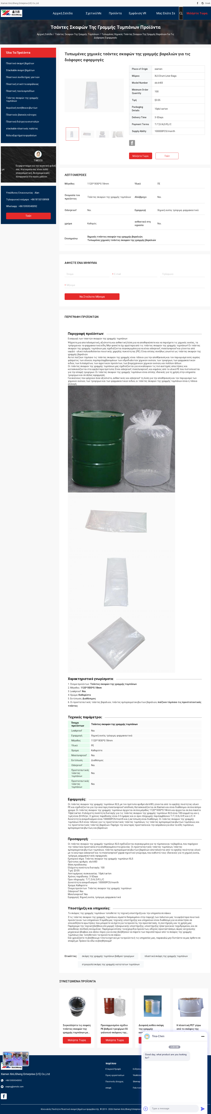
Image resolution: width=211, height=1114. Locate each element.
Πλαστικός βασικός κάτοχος (21, 114)
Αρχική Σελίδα (44, 34)
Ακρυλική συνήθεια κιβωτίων (21, 107)
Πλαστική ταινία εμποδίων (20, 91)
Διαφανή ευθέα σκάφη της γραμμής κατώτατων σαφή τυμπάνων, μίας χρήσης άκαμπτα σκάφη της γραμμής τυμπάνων (152, 1029)
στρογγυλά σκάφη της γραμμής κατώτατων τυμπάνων (111, 964)
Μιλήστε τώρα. (141, 156)
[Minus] (203, 1036)
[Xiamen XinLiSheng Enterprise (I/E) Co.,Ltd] (11, 13)
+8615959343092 (27, 206)
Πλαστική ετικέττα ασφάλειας (22, 84)
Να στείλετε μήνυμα (92, 296)
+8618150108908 (39, 199)
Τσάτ (28, 215)
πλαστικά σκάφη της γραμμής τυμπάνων (166, 956)
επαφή (108, 1088)
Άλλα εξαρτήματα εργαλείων (21, 135)
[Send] (202, 1108)
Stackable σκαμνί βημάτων (20, 70)
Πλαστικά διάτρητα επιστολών (22, 121)
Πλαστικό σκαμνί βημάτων (20, 63)
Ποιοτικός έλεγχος (114, 1081)
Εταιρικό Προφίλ (113, 1069)
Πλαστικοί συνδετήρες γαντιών (23, 77)
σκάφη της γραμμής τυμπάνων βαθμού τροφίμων (108, 956)
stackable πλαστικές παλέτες (22, 128)
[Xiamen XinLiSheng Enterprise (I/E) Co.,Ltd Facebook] (197, 3)
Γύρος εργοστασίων (115, 1075)
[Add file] (145, 1108)
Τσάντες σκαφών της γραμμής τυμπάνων (77, 34)
